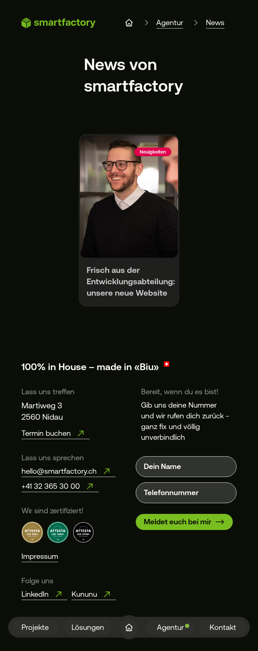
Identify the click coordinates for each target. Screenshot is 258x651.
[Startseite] (129, 627)
